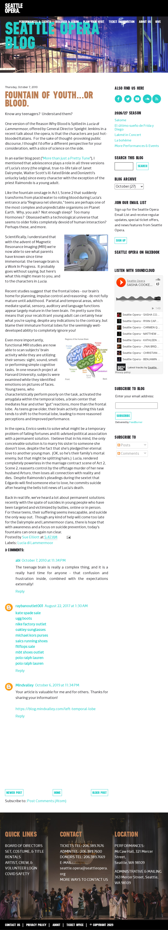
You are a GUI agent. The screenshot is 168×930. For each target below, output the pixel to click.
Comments (129, 453)
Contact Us (12, 925)
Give (158, 22)
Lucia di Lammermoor (35, 543)
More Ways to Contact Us (84, 879)
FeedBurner (135, 422)
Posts (125, 445)
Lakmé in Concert (128, 135)
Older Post (99, 793)
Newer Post (14, 793)
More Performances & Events (137, 146)
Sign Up (121, 240)
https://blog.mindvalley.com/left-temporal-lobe (56, 709)
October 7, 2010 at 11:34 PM (44, 560)
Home (57, 793)
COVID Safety (17, 874)
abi (18, 560)
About (56, 925)
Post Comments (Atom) (46, 801)
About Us (145, 22)
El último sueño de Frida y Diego (134, 127)
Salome (120, 120)
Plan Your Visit (93, 22)
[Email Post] (68, 537)
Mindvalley (25, 685)
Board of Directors (24, 845)
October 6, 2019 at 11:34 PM (57, 685)
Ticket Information (122, 22)
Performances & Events (35, 22)
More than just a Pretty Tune (66, 158)
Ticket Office (75, 925)
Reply (20, 591)
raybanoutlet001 (29, 606)
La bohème (123, 140)
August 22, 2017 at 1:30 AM (66, 606)
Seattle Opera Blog (52, 35)
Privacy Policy (36, 925)
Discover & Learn (67, 22)
